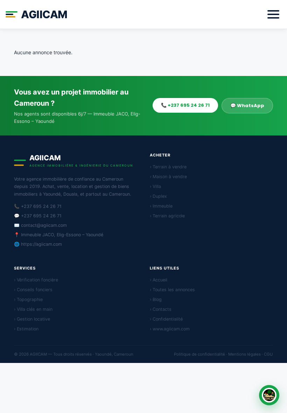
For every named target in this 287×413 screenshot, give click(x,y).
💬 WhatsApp (247, 105)
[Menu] (273, 14)
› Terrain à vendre (168, 166)
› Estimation (26, 328)
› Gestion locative (32, 319)
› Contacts (161, 309)
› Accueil (158, 279)
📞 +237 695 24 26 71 (185, 105)
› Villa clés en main (33, 309)
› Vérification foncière (36, 279)
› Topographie (28, 299)
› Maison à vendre (168, 176)
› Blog (156, 299)
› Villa (155, 186)
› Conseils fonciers (33, 289)
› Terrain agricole (167, 215)
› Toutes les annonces (172, 289)
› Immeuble (161, 206)
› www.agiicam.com (170, 328)
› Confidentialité (166, 319)
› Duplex (158, 196)
